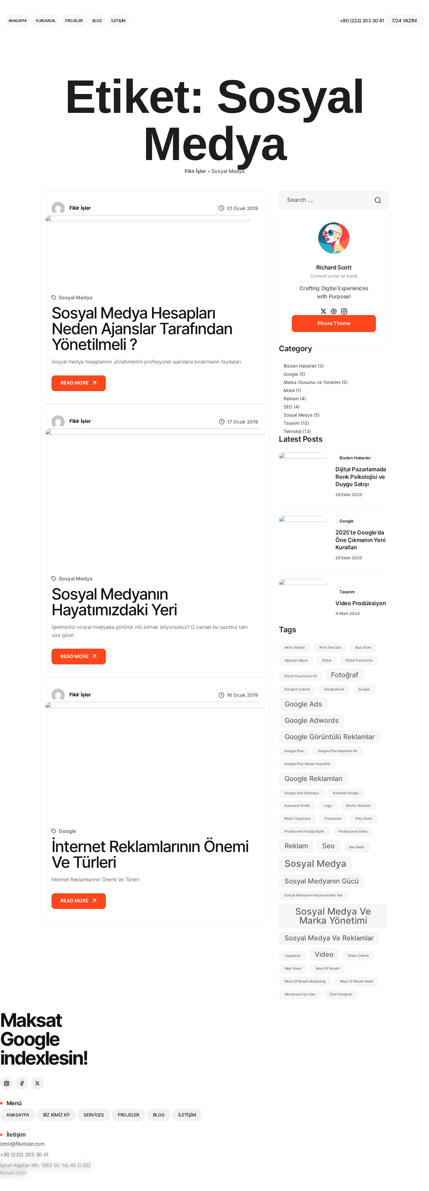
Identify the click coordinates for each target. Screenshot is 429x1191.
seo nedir (357, 847)
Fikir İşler (80, 208)
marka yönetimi (358, 806)
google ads (303, 704)
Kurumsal (46, 20)
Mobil (292, 390)
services (94, 1114)
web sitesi (293, 969)
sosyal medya (315, 863)
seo (328, 846)
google (364, 689)
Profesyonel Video (353, 831)
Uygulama (293, 956)
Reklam (295, 398)
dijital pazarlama (358, 660)
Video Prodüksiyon (360, 603)
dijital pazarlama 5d (301, 676)
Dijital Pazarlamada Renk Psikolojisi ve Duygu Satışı (360, 476)
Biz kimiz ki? (56, 1114)
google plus (294, 751)
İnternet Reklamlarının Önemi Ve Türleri (150, 854)
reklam (296, 846)
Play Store (364, 819)
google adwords (312, 720)
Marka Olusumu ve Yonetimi (316, 382)
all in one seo (330, 647)
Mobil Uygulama (298, 819)
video (324, 954)
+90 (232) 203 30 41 (362, 21)
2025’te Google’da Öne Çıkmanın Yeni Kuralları (360, 540)
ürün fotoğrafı (340, 994)
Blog (97, 20)
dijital (326, 660)
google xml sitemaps (302, 793)
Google (67, 831)
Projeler (74, 20)
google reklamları (313, 778)
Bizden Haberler (304, 365)
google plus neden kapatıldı (307, 764)
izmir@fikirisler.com (22, 1144)
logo (328, 806)
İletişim (118, 20)
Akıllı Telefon (295, 647)
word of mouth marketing (305, 981)
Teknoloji (297, 431)
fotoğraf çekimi (297, 689)
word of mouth (327, 969)
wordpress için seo (300, 994)
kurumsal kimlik (297, 806)
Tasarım (296, 423)
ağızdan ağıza (296, 660)
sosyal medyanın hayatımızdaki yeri (314, 895)
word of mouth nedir (356, 981)
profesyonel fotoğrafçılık (304, 831)
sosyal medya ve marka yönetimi (333, 916)
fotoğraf (344, 675)
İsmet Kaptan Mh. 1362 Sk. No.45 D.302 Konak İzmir (45, 1169)
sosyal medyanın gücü (322, 881)
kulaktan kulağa (346, 793)
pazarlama (333, 819)
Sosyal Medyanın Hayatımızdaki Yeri (114, 601)
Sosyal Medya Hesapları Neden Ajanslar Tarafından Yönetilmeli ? (142, 328)
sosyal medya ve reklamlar (329, 938)
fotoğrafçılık (334, 689)
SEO (292, 406)
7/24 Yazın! (404, 21)
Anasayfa (17, 20)
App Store (363, 647)
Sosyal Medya (75, 297)
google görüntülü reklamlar (330, 737)
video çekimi (358, 956)
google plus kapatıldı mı (337, 751)
